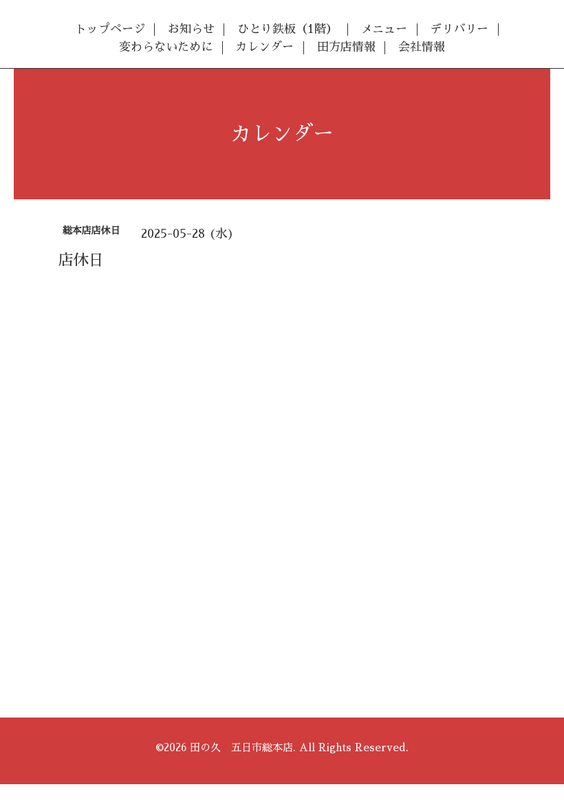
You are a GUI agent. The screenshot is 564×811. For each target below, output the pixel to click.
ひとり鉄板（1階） (287, 29)
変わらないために (166, 47)
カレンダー (264, 47)
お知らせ (191, 29)
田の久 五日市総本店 (241, 747)
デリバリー (459, 29)
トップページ (110, 29)
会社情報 (421, 47)
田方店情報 (346, 47)
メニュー (383, 29)
